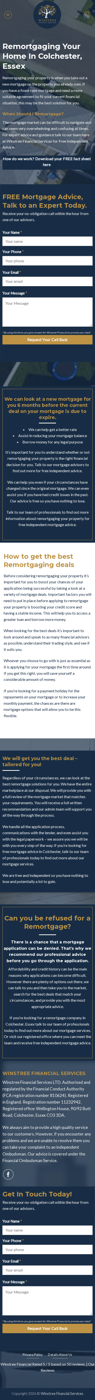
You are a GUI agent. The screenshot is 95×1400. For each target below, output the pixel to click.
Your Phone (13, 252)
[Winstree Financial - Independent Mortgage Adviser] (48, 15)
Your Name (12, 232)
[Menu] (8, 15)
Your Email (11, 272)
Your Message (14, 293)
